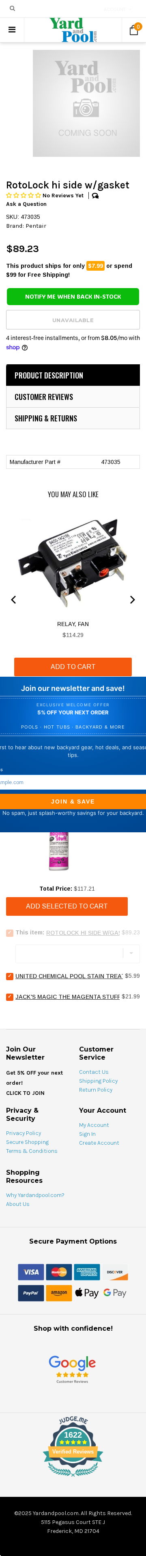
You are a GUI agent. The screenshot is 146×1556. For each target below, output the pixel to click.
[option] (86, 103)
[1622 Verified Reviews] (73, 1478)
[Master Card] (59, 1271)
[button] (24, 195)
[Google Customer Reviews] (72, 1369)
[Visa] (31, 1271)
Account (115, 9)
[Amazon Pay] (59, 1292)
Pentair (36, 225)
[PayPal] (31, 1292)
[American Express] (87, 1271)
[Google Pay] (115, 1292)
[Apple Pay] (87, 1292)
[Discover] (115, 1271)
